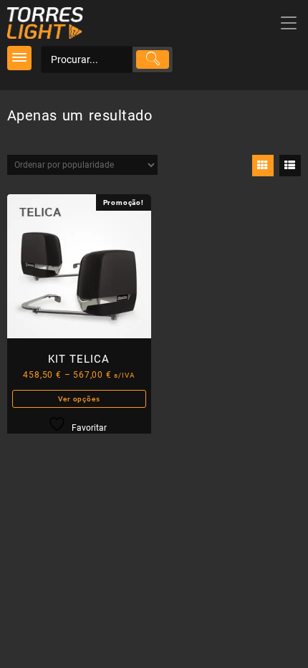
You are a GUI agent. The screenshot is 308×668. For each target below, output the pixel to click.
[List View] (290, 165)
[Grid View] (263, 165)
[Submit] (152, 59)
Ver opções (79, 399)
